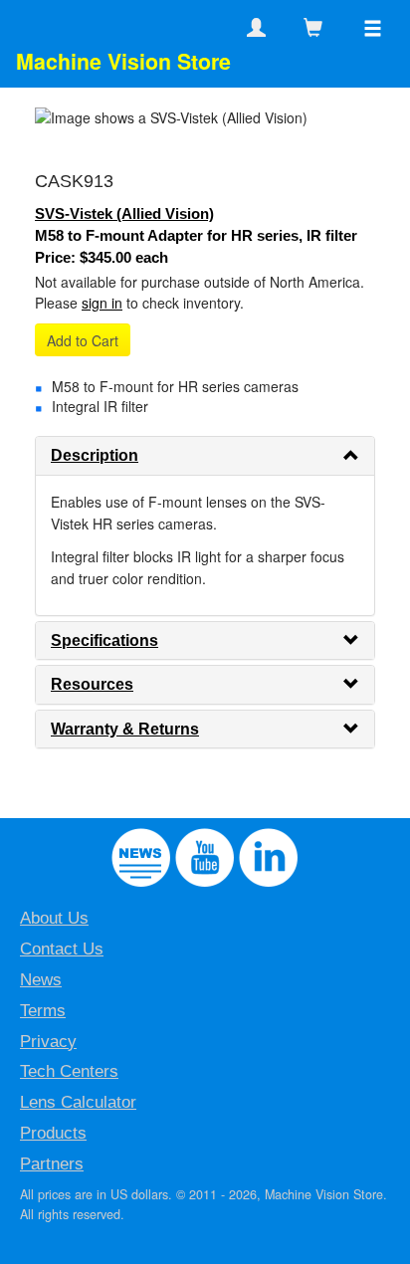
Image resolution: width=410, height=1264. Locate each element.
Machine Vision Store (123, 61)
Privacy (48, 1041)
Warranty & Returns (125, 729)
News (41, 979)
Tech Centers (69, 1071)
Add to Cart (82, 340)
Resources (92, 684)
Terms (43, 1010)
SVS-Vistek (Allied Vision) (124, 213)
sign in (102, 303)
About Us (54, 918)
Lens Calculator (78, 1102)
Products (53, 1133)
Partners (52, 1164)
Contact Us (61, 949)
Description (94, 455)
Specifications (104, 640)
